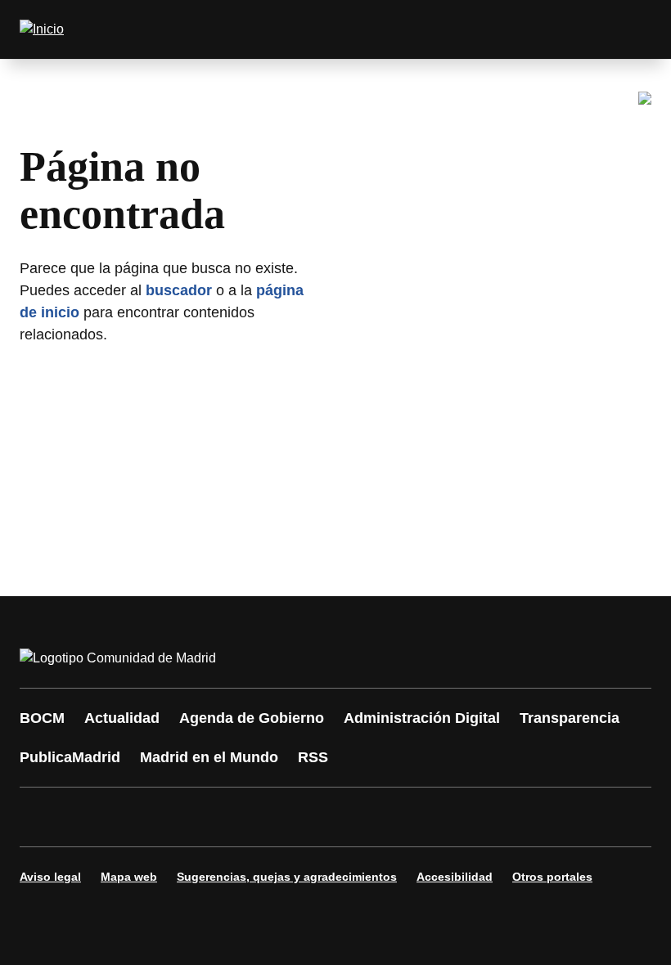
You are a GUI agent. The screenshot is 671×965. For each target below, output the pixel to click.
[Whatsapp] (288, 817)
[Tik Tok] (337, 817)
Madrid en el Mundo (209, 757)
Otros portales (552, 876)
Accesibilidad (455, 876)
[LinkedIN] (239, 817)
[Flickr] (386, 817)
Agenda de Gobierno (251, 718)
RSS (313, 757)
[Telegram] (435, 817)
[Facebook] (42, 817)
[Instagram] (92, 817)
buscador (179, 290)
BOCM (42, 718)
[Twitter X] (141, 817)
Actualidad (122, 718)
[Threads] (484, 817)
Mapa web (129, 876)
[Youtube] (190, 817)
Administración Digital (422, 718)
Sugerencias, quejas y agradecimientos (287, 876)
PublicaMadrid (70, 757)
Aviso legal (50, 876)
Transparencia (569, 718)
